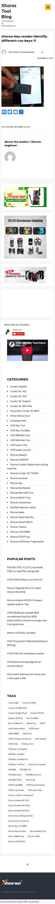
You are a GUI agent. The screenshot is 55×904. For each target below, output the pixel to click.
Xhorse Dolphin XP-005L (19, 805)
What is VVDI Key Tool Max (21, 633)
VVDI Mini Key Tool (20, 440)
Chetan (19, 902)
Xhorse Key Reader (20, 488)
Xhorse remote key (20, 502)
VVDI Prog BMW (15, 785)
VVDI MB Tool (25, 769)
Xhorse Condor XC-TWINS (24, 473)
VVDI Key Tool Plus (16, 764)
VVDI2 (42, 723)
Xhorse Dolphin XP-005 (18, 800)
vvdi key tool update (37, 764)
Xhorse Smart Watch (21, 522)
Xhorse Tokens (18, 527)
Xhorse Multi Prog (16, 836)
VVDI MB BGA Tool (20, 435)
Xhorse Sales (17, 512)
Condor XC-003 (18, 396)
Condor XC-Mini (29, 703)
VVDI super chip (18, 445)
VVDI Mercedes (15, 775)
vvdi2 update (40, 739)
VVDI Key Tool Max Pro (18, 759)
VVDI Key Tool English (17, 749)
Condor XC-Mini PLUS (17, 708)
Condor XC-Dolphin (20, 401)
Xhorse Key (16, 483)
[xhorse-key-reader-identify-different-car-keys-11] (27, 86)
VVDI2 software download (19, 739)
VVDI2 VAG (13, 744)
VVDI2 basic (34, 728)
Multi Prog (31, 723)
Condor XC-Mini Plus (21, 406)
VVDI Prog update (16, 790)
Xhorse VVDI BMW (20, 532)
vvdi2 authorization (16, 728)
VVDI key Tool (27, 744)
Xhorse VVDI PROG (16, 841)
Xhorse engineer (26, 52)
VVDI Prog (30, 780)
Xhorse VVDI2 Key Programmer (27, 541)
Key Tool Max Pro (15, 723)
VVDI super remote (20, 450)
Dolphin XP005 (37, 713)
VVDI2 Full (27, 733)
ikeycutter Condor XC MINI (24, 411)
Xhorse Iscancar (19, 478)
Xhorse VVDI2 (34, 836)
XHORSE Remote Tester (23, 507)
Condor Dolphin (18, 386)
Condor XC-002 (18, 391)
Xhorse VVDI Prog (20, 536)
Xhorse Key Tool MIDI (17, 826)
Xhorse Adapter (18, 455)
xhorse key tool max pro (18, 821)
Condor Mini (13, 703)
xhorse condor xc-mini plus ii (20, 795)
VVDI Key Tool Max (20, 430)
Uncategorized (18, 420)
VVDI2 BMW (13, 733)
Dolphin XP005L (15, 718)
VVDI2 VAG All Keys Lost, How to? (24, 579)
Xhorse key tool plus (17, 831)
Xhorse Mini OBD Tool (21, 492)
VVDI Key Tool (17, 425)
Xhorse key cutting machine (20, 816)
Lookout (31, 892)
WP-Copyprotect (31, 902)
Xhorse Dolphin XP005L (18, 810)
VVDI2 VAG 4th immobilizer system (25, 653)
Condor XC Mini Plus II (17, 713)
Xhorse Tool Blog (9, 11)
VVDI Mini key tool (33, 775)
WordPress (17, 892)
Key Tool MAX (32, 718)
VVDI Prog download (35, 785)
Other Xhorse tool (20, 415)
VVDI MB (12, 769)
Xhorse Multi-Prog (20, 497)
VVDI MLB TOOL (15, 780)
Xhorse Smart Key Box (22, 517)
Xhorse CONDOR (19, 459)
